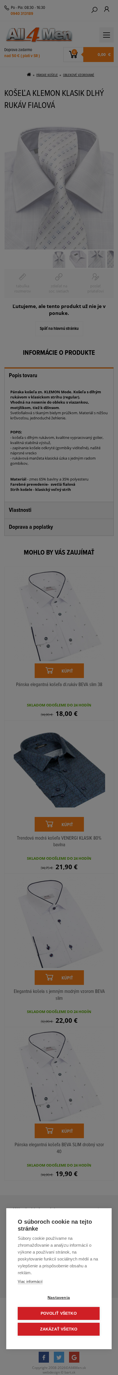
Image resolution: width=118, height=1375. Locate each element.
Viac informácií (30, 1281)
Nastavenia (59, 1297)
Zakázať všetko (59, 1329)
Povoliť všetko (59, 1313)
